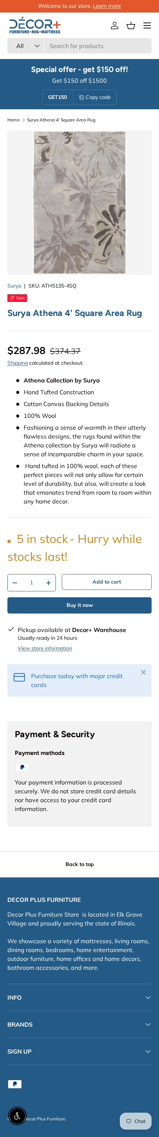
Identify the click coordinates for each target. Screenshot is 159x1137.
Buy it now (80, 605)
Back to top (79, 864)
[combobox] (79, 46)
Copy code (98, 97)
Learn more (107, 6)
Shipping (17, 363)
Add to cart (106, 581)
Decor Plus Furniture (44, 1118)
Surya (14, 285)
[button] (131, 25)
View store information (45, 648)
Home (13, 120)
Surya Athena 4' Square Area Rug (61, 120)
